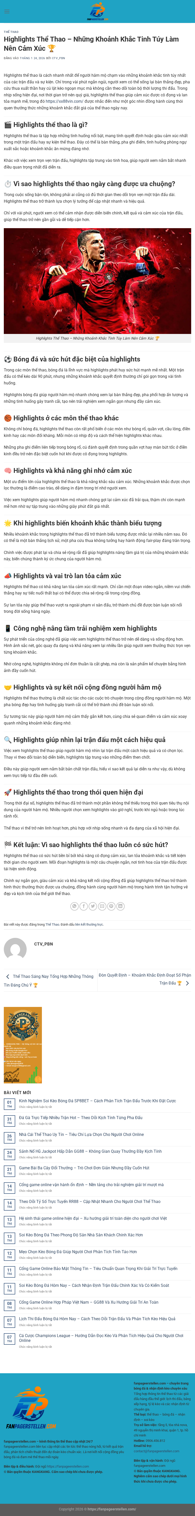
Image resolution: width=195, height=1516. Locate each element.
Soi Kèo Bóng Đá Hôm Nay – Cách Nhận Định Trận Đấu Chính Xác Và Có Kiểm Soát (94, 1285)
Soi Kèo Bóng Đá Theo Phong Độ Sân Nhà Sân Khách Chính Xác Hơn (81, 1235)
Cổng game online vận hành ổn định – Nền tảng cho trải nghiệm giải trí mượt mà (91, 1184)
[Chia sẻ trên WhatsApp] (74, 906)
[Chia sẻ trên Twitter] (93, 906)
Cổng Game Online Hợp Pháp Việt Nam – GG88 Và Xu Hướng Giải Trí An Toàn (88, 1302)
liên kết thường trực (89, 924)
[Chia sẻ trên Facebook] (83, 906)
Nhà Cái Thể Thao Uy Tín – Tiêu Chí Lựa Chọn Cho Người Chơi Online (81, 1134)
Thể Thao (11, 32)
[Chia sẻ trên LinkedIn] (120, 906)
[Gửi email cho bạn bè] (102, 906)
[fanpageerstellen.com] (97, 11)
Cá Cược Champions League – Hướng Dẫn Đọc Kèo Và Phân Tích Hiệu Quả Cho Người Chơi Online (101, 1338)
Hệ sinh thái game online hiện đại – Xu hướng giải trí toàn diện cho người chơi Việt (93, 1218)
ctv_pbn (58, 58)
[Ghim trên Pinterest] (111, 906)
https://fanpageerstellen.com (68, 1466)
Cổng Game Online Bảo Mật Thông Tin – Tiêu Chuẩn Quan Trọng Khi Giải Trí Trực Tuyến (98, 1268)
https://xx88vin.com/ (65, 101)
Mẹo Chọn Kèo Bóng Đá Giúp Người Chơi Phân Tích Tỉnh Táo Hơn (78, 1251)
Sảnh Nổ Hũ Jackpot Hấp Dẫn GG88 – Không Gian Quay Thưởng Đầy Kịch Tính (90, 1151)
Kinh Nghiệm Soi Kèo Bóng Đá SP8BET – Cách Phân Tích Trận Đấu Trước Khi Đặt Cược (97, 1100)
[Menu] (7, 11)
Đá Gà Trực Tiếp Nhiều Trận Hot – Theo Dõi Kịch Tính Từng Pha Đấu (80, 1117)
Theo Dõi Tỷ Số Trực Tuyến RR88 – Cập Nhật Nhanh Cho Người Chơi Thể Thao (89, 1201)
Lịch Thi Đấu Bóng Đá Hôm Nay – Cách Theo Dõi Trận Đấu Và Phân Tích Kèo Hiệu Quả (97, 1318)
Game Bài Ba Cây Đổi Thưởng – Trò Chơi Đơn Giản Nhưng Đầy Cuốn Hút (84, 1167)
